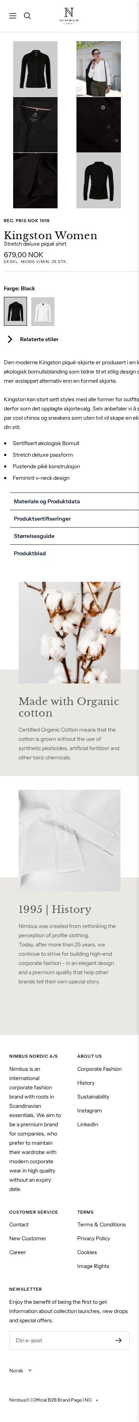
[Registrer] (118, 1340)
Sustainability (93, 1096)
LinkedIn (87, 1124)
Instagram (89, 1110)
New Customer (27, 1238)
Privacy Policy (93, 1238)
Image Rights (93, 1266)
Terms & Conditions (101, 1224)
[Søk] (27, 15)
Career (17, 1252)
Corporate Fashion (99, 1068)
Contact (19, 1224)
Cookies (87, 1252)
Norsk (16, 1370)
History (86, 1082)
